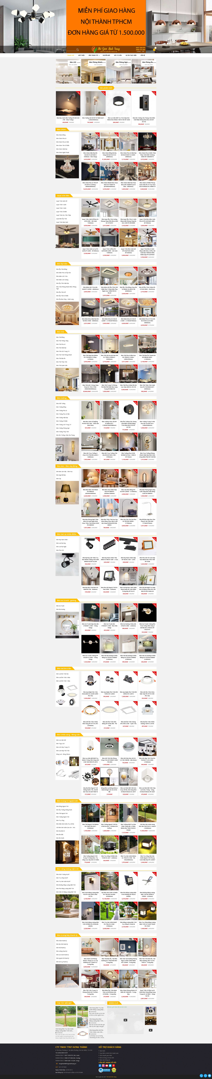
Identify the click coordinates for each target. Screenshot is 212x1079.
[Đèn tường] (67, 449)
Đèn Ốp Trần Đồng (61, 269)
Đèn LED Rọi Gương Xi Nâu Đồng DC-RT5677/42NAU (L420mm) (109, 657)
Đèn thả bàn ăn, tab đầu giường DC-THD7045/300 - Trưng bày (109, 960)
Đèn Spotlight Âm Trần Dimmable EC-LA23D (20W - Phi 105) (90, 694)
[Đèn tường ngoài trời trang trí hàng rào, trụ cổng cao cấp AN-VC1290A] (90, 844)
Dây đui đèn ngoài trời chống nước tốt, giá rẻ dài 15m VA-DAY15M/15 (90, 790)
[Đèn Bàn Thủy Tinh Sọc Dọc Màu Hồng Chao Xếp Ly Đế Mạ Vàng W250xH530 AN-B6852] (109, 508)
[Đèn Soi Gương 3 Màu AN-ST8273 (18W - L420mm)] (128, 612)
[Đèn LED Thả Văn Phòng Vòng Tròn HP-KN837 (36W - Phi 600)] (109, 747)
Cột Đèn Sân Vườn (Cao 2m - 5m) (65, 827)
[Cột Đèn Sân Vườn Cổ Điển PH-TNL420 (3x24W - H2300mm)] (109, 881)
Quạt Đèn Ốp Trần (61, 218)
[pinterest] (113, 1065)
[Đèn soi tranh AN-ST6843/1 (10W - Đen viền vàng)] (109, 612)
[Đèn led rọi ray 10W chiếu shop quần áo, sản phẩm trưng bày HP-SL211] (128, 576)
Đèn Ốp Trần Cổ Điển (62, 296)
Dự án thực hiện (131, 55)
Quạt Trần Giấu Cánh (62, 222)
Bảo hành (102, 1051)
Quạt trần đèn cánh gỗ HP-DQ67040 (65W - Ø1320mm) (128, 250)
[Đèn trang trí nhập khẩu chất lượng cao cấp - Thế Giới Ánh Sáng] (106, 49)
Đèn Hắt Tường (60, 403)
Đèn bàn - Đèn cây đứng (67, 466)
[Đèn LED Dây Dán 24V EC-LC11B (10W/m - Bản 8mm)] (128, 747)
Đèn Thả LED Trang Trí (62, 351)
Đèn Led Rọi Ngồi (61, 546)
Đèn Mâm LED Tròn (61, 276)
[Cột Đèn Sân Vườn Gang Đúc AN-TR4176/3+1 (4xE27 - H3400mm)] (147, 813)
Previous (54, 69)
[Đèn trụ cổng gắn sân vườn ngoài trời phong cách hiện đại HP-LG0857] (147, 844)
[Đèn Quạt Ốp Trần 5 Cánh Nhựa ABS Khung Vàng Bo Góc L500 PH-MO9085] (128, 208)
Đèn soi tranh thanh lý (62, 954)
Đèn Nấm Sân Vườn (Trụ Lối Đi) (65, 824)
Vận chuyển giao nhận (106, 1055)
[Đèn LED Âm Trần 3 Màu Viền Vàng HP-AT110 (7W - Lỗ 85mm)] (90, 710)
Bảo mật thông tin (105, 1060)
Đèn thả (60, 332)
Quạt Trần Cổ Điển (61, 211)
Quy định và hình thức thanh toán (109, 1053)
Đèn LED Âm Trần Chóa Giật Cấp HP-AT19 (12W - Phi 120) (147, 694)
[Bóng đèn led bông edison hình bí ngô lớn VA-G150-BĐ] (109, 776)
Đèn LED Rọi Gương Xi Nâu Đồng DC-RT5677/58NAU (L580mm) (128, 657)
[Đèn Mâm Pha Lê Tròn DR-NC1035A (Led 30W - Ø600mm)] (147, 307)
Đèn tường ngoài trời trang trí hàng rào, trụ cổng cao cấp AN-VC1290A (90, 858)
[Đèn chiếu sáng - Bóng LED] (67, 768)
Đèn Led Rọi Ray (61, 543)
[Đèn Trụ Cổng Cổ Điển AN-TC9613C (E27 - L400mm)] (109, 844)
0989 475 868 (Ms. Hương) (72, 1058)
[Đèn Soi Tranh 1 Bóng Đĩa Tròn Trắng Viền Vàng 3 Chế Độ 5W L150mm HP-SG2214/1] (147, 612)
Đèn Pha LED (60, 550)
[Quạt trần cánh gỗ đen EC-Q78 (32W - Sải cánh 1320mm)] (90, 208)
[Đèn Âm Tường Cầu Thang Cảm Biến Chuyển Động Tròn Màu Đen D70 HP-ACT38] (128, 410)
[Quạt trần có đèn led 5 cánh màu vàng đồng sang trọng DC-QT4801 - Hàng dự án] (147, 979)
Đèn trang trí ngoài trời (67, 801)
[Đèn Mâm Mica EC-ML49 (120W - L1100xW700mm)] (128, 307)
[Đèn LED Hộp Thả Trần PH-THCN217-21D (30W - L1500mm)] (147, 747)
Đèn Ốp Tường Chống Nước (64, 810)
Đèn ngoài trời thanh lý (62, 958)
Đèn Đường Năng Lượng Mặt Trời (65, 885)
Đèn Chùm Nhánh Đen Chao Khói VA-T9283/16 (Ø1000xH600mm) (109, 184)
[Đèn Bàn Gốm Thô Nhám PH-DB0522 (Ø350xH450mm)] (90, 478)
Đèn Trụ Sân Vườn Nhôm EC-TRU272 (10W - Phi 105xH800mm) (128, 858)
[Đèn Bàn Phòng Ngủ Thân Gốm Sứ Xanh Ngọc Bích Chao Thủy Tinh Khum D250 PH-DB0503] (90, 508)
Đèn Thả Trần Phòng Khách (64, 355)
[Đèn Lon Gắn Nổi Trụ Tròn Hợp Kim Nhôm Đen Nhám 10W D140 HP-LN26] (118, 103)
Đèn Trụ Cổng (60, 820)
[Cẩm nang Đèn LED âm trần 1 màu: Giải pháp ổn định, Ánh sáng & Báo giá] (65, 1016)
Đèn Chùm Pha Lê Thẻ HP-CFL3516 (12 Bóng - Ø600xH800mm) (90, 184)
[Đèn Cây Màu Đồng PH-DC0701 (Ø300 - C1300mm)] (128, 478)
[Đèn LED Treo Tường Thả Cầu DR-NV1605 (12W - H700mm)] (109, 442)
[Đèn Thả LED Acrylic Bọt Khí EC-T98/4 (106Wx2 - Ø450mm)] (109, 344)
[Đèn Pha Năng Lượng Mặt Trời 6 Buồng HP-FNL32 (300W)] (128, 881)
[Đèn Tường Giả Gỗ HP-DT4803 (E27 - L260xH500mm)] (93, 103)
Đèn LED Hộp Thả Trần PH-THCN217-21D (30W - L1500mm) (147, 760)
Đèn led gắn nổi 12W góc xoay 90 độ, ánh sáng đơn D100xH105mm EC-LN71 (128, 790)
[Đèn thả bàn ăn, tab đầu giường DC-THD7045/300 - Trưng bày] (109, 947)
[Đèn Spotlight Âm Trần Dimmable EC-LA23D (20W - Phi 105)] (90, 680)
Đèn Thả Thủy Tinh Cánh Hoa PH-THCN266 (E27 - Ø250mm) (147, 387)
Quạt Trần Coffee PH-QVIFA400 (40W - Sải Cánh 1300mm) (109, 250)
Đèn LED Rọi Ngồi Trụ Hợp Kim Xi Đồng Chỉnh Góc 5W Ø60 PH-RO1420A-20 (147, 589)
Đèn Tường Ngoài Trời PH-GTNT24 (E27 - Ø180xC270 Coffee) (109, 826)
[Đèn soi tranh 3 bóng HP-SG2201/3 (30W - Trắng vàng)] (90, 644)
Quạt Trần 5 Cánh (61, 204)
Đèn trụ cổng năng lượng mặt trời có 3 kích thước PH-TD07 (147, 924)
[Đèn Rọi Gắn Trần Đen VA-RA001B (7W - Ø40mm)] (90, 576)
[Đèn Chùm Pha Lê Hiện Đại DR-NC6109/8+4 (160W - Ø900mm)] (128, 141)
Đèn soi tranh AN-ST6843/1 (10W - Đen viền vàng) (109, 625)
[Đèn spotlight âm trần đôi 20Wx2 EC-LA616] (128, 680)
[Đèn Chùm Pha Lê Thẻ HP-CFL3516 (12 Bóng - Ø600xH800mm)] (90, 171)
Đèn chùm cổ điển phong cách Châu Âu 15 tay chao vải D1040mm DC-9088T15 (147, 184)
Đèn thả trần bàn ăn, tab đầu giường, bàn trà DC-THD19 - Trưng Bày (147, 960)
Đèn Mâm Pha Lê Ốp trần (63, 272)
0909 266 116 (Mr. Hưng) (72, 1060)
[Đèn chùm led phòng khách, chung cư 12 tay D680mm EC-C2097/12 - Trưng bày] (90, 947)
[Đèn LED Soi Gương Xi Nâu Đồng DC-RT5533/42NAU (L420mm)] (147, 644)
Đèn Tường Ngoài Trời (62, 817)
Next (157, 69)
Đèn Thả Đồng (60, 337)
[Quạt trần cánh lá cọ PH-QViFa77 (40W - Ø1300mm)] (90, 237)
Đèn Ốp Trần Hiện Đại (62, 283)
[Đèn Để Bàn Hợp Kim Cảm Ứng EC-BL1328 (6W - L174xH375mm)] (147, 508)
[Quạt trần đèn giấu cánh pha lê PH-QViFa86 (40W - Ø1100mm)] (147, 208)
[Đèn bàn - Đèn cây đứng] (67, 492)
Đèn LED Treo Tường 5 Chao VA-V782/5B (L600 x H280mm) (90, 455)
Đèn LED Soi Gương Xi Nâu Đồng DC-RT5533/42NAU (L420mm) (147, 657)
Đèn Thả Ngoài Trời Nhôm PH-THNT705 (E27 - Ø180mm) (90, 826)
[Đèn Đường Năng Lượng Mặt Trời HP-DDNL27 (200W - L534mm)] (147, 881)
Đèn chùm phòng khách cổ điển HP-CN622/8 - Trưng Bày (128, 992)
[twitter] (110, 1065)
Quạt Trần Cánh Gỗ (61, 201)
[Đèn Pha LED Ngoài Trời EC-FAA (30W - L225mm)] (109, 576)
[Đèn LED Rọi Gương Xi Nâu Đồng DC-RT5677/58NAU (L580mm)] (128, 644)
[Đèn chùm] (67, 166)
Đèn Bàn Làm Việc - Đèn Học (64, 471)
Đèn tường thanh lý (61, 951)
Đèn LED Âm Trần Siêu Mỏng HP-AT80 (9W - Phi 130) (109, 723)
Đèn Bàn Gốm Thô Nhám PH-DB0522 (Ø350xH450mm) (90, 491)
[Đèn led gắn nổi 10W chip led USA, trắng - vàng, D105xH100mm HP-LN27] (147, 776)
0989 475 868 (140, 50)
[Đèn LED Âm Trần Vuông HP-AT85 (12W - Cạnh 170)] (128, 710)
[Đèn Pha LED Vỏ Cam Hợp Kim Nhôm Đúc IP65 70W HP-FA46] (147, 546)
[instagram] (103, 1065)
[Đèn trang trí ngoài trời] (67, 852)
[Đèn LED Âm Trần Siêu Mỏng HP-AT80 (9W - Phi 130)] (109, 710)
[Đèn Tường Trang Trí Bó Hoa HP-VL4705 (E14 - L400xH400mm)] (147, 410)
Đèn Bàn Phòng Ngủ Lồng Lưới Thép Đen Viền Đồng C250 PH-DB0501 (147, 491)
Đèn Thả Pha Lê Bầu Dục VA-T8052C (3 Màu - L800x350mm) (128, 357)
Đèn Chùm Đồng (61, 135)
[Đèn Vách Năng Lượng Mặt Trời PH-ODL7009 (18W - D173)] (90, 881)
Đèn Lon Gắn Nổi (61, 740)
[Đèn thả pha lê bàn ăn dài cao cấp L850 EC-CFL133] (128, 374)
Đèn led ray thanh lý (62, 962)
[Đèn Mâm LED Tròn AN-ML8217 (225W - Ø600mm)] (90, 276)
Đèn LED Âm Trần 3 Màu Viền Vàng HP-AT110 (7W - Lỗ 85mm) (90, 723)
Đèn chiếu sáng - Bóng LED (68, 735)
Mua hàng (91, 173)
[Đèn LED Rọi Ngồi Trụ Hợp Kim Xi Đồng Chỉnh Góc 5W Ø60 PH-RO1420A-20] (147, 576)
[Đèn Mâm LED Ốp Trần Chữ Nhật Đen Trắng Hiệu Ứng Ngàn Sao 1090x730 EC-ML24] (109, 276)
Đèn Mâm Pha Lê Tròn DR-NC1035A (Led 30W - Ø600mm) (147, 320)
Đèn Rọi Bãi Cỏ (60, 831)
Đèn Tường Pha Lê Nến (63, 414)
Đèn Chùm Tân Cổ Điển (62, 145)
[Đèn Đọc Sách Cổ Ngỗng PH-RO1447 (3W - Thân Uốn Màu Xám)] (90, 410)
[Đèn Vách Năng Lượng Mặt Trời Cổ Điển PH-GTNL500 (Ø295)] (90, 911)
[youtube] (106, 1065)
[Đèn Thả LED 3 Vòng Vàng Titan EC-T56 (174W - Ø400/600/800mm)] (90, 374)
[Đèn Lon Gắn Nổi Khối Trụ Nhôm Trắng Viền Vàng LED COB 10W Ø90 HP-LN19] (90, 747)
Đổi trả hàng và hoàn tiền (107, 1058)
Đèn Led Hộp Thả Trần (62, 750)
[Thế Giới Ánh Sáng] (106, 26)
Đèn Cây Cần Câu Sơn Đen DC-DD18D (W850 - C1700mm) (128, 521)
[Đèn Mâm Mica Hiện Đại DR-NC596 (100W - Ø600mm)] (90, 307)
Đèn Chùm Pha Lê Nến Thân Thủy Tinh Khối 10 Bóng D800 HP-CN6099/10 (147, 154)
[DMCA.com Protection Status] (113, 1070)
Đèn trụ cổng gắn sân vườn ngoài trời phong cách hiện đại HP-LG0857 (147, 858)
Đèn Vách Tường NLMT (63, 874)
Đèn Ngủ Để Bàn (61, 475)
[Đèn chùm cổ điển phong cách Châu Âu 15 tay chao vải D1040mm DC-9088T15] (147, 171)
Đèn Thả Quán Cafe (61, 365)
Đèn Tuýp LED (60, 743)
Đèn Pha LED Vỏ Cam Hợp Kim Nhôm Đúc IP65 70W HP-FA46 (147, 559)
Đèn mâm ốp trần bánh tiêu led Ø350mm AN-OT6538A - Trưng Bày (109, 992)
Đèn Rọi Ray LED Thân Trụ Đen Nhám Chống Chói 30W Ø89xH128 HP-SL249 (90, 559)
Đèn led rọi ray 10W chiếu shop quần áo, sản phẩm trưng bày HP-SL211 (128, 589)
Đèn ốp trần (62, 264)
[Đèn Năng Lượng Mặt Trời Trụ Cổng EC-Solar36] (128, 911)
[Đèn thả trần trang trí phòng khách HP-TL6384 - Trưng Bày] (90, 979)
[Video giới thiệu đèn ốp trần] (150, 1029)
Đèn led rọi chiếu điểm (66, 534)
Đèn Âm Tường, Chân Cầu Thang (65, 435)
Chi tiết (90, 173)
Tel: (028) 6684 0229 (61, 1053)
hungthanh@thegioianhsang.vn (67, 1063)
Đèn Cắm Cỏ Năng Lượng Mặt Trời (66, 892)
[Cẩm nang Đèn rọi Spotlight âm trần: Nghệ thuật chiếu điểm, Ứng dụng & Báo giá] (82, 1022)
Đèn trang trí (93, 55)
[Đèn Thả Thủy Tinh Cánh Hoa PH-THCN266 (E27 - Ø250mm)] (147, 374)
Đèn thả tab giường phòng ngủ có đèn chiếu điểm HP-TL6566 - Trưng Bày (128, 960)
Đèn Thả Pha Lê (60, 344)
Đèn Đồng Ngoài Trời (62, 806)
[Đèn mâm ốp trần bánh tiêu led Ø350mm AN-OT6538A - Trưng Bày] (109, 979)
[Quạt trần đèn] (67, 236)
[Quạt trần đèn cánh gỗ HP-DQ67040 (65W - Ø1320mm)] (128, 237)
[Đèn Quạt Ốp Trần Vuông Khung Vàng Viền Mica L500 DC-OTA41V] (109, 208)
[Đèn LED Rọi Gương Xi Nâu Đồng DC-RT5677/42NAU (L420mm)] (109, 644)
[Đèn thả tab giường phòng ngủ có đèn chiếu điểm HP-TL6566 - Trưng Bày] (128, 947)
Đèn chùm (61, 129)
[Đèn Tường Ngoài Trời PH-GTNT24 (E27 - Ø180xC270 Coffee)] (109, 813)
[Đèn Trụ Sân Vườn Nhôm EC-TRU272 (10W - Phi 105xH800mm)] (128, 844)
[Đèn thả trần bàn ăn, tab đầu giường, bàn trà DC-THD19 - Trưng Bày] (147, 947)
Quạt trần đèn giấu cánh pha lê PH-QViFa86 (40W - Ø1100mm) (147, 221)
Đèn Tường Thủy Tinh (62, 431)
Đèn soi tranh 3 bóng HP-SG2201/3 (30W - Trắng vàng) (90, 657)
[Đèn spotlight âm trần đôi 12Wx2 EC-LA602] (109, 680)
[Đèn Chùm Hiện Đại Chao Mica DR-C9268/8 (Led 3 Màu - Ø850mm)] (128, 171)
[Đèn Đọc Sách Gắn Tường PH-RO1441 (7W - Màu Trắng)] (68, 103)
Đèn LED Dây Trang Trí (62, 747)
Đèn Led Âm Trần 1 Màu (63, 681)
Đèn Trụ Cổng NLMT (62, 878)
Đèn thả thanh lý (61, 947)
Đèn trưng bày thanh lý (67, 935)
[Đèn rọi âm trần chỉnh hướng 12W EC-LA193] (147, 710)
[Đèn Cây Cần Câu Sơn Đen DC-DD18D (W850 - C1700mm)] (128, 508)
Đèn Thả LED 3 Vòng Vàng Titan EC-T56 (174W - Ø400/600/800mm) (90, 387)
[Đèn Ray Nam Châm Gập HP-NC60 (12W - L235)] (128, 546)
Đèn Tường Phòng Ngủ (62, 428)
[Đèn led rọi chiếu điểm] (67, 564)
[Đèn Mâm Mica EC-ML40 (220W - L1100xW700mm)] (109, 307)
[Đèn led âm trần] (67, 695)
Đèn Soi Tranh (60, 606)
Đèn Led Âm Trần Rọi (62, 674)
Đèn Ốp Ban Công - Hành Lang (65, 299)
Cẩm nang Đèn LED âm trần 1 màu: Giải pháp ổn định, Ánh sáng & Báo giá (64, 1030)
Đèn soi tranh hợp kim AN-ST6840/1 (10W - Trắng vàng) (90, 625)
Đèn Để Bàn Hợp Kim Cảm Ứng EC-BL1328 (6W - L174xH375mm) (147, 521)
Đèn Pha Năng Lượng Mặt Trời (65, 888)
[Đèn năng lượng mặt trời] (67, 906)
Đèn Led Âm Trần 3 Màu (63, 677)
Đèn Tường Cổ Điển (61, 421)
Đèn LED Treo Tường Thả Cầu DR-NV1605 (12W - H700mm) (109, 455)
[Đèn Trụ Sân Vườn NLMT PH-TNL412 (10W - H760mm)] (109, 911)
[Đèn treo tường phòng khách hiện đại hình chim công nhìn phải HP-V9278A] (147, 442)
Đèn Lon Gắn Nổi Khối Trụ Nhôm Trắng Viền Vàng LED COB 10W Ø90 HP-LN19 (90, 760)
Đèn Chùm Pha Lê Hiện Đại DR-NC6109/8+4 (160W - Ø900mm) (128, 154)
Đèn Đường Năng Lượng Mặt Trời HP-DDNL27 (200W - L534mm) (147, 894)
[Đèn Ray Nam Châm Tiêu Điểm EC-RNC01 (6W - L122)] (109, 546)
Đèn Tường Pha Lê (61, 410)
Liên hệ (143, 55)
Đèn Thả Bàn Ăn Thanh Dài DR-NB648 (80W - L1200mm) (147, 357)
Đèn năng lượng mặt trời (68, 869)
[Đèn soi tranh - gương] (67, 625)
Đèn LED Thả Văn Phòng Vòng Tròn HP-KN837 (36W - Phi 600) (109, 760)
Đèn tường (61, 398)
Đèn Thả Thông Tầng (62, 341)
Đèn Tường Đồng (61, 407)
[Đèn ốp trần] (67, 313)
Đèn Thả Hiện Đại (61, 348)
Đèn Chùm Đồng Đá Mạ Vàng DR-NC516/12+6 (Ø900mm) (109, 154)
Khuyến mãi (106, 55)
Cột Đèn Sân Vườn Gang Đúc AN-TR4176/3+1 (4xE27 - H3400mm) (147, 826)
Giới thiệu (81, 55)
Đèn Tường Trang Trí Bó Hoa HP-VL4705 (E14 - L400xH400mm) (147, 423)
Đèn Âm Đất (59, 834)
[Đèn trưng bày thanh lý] (67, 976)
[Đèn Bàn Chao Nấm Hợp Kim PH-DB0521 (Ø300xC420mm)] (109, 478)
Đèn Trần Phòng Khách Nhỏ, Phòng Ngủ (66, 287)
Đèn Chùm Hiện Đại (61, 149)
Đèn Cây (58, 478)
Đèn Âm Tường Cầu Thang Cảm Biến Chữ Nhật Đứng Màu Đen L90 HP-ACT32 (144, 119)
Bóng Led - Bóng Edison (63, 754)
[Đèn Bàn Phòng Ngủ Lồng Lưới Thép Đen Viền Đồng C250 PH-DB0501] (147, 478)
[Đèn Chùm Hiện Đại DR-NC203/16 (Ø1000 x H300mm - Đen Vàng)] (90, 141)
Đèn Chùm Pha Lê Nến (62, 142)
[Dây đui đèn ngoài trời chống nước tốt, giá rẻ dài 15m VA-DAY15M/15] (90, 776)
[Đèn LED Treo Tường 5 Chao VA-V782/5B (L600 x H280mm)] (90, 442)
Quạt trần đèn (63, 195)
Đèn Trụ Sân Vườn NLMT (63, 881)
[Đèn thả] (67, 379)
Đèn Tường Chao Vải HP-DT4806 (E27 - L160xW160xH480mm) (109, 423)
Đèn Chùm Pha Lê (61, 138)
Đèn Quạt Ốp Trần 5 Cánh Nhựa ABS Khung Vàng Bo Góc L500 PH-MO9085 (128, 221)
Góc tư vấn (118, 55)
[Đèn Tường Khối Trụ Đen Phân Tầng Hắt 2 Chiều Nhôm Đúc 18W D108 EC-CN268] (128, 813)
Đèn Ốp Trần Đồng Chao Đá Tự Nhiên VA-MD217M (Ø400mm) (128, 289)
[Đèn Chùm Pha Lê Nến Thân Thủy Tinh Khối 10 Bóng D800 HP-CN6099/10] (147, 141)
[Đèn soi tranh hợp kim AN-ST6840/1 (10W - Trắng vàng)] (90, 612)
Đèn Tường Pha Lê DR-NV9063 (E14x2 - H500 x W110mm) (128, 455)
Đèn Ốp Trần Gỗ (61, 292)
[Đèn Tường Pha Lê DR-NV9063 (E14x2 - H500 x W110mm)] (128, 442)
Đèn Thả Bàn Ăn (60, 358)
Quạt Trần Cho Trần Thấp (63, 215)
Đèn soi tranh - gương (66, 600)
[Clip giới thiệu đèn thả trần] (150, 1020)
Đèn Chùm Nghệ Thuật (62, 152)
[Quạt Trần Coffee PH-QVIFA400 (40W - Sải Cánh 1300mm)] (109, 237)
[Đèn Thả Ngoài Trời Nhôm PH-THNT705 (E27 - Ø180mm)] (90, 813)
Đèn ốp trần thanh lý (62, 944)
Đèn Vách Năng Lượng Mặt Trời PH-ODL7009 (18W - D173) (90, 894)
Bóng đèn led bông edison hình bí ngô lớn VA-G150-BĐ (109, 790)
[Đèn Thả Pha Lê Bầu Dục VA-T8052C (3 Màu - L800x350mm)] (128, 344)
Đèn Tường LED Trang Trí (63, 424)
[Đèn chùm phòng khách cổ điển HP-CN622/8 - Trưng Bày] (128, 979)
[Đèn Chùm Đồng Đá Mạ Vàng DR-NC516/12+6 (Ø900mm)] (109, 141)
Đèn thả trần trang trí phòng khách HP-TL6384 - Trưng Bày (90, 992)
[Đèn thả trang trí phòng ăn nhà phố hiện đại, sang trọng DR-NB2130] (109, 374)
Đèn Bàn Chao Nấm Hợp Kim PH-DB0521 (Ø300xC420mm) (109, 491)
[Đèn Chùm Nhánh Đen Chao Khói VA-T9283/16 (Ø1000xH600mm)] (109, 171)
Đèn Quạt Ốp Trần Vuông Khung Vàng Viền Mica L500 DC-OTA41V (109, 221)
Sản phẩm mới (106, 88)
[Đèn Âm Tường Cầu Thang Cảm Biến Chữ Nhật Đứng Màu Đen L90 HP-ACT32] (144, 103)
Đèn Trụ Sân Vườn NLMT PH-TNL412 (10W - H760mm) (109, 924)
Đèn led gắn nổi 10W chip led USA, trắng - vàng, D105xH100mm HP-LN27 (147, 790)
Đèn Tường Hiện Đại (62, 417)
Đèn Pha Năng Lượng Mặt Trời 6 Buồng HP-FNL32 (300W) (128, 894)
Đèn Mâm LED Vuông (62, 280)
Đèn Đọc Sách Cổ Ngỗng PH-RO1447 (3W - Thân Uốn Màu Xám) (90, 423)
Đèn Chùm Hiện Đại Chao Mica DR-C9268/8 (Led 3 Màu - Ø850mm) (128, 184)
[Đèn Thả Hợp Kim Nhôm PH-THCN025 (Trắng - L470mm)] (90, 344)
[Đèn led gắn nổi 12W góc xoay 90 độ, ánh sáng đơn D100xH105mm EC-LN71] (128, 776)
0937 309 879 (140, 48)
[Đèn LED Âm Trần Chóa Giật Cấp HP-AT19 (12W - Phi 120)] (147, 680)
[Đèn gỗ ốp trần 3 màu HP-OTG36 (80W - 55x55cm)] (147, 276)
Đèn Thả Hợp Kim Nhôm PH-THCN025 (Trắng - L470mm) (90, 357)
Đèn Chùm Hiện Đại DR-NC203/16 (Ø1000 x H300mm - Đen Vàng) (90, 154)
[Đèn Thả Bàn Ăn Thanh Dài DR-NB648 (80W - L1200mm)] (147, 344)
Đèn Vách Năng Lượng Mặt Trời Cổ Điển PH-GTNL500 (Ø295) (90, 924)
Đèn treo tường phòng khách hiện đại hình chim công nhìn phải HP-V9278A (147, 455)
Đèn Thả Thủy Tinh (61, 362)
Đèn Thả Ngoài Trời (61, 813)
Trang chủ (70, 55)
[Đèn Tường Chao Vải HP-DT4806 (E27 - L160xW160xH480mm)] (109, 410)
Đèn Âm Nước (60, 838)
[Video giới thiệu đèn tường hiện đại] (125, 1020)
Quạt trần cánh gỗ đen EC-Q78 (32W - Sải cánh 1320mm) (90, 221)
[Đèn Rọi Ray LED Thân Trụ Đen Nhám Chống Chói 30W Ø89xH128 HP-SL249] (90, 546)
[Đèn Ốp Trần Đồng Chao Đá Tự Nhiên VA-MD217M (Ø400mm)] (128, 276)
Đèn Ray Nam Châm (62, 539)
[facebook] (100, 1065)
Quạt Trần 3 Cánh (61, 208)
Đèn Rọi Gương (60, 609)
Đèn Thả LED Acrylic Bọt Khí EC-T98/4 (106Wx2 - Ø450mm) (109, 357)
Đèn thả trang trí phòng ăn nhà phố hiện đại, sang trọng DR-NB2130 (109, 387)
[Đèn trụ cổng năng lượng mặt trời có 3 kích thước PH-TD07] (147, 911)
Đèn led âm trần (64, 668)
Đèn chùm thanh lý (61, 940)
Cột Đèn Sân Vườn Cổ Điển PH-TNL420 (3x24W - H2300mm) (109, 894)
